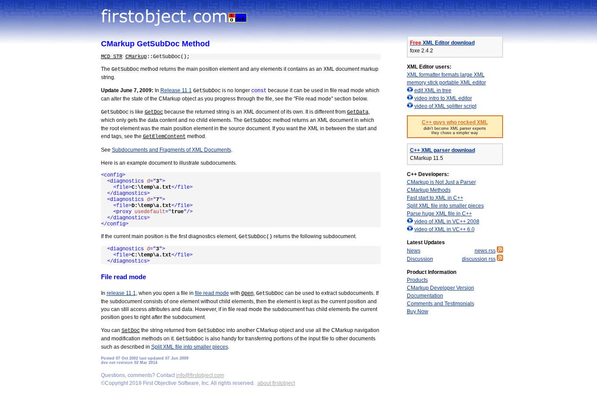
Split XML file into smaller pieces (189, 347)
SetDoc (130, 331)
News (413, 251)
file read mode (212, 293)
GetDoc (154, 112)
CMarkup (136, 57)
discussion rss (479, 259)
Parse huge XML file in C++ (439, 214)
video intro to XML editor (443, 98)
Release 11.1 (176, 90)
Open (247, 294)
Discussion (420, 259)
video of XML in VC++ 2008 (446, 221)
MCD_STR (111, 57)
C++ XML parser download (442, 150)
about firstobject (276, 383)
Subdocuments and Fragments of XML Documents (171, 150)
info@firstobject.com (200, 375)
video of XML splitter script (445, 106)
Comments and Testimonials (440, 304)
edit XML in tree (432, 90)
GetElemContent (164, 137)
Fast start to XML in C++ (435, 198)
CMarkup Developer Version (440, 288)
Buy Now (417, 311)
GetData (357, 112)
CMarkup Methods (429, 190)
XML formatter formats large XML (446, 75)
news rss (485, 251)
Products (417, 280)
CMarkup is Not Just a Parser (441, 182)
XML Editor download (442, 43)
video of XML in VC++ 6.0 (444, 229)
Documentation (425, 296)
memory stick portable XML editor (446, 83)
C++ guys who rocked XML (455, 122)
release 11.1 (121, 293)
